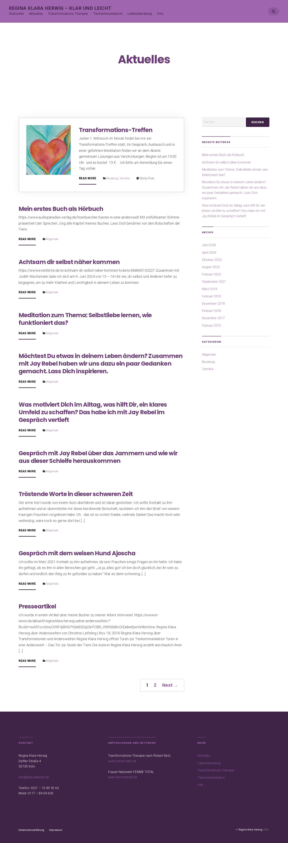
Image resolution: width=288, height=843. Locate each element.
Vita (160, 13)
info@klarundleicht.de (34, 777)
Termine (124, 178)
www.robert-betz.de (122, 761)
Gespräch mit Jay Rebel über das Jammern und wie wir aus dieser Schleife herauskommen (98, 457)
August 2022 (211, 267)
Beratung (112, 178)
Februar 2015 (211, 325)
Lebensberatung (140, 13)
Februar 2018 (211, 311)
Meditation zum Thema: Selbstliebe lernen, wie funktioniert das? (85, 319)
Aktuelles (36, 13)
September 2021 (214, 281)
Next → (170, 685)
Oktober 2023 (212, 260)
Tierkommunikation (108, 13)
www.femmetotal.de (122, 777)
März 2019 (209, 289)
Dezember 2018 (213, 303)
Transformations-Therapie (68, 13)
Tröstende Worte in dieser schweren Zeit (76, 494)
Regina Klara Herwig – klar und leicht (60, 8)
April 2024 (209, 252)
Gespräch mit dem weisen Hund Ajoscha (77, 553)
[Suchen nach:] (223, 122)
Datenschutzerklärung (31, 829)
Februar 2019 (211, 296)
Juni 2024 (209, 245)
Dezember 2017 (213, 318)
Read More (87, 178)
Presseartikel (37, 606)
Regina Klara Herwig (251, 829)
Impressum (55, 829)
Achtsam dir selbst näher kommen (69, 262)
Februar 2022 (211, 274)
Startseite (16, 13)
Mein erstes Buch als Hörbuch (61, 209)
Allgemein (52, 239)
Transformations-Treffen (115, 130)
